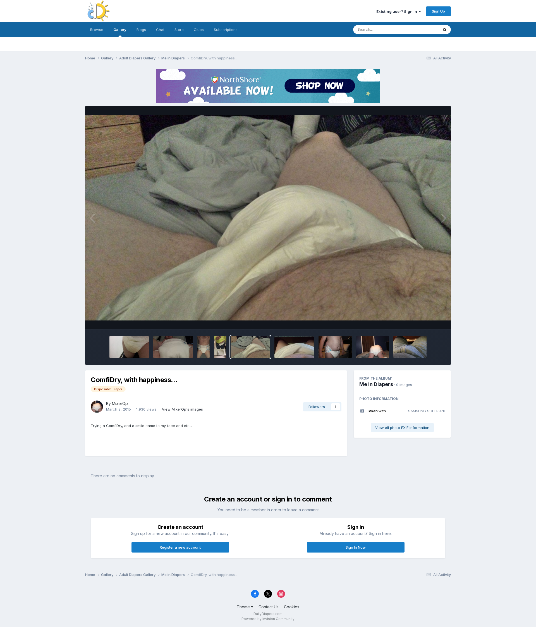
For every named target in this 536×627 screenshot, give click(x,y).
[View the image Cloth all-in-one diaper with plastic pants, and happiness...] (294, 347)
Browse (96, 29)
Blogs (141, 29)
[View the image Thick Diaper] (173, 347)
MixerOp (120, 403)
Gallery (119, 29)
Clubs (199, 29)
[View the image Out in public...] (220, 347)
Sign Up (438, 11)
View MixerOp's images (182, 409)
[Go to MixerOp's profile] (97, 407)
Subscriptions (226, 29)
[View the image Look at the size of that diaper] (372, 347)
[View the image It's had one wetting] (335, 347)
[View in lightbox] (268, 217)
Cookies (291, 606)
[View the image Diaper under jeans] (410, 347)
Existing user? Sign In (397, 11)
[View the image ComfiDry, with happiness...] (250, 347)
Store (179, 29)
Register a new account (180, 547)
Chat (160, 29)
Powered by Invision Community (268, 619)
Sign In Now (356, 547)
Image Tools (428, 319)
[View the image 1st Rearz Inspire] (129, 347)
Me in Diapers (376, 384)
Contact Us (269, 606)
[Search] (445, 29)
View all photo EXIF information (402, 427)
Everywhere (421, 29)
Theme (244, 606)
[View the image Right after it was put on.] (203, 347)
